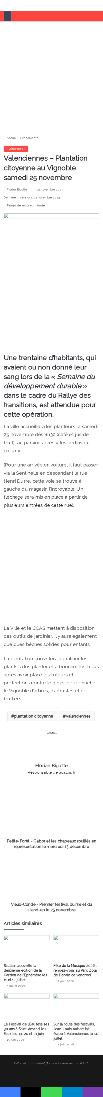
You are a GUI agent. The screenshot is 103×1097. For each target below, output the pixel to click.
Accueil (12, 138)
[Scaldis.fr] (22, 5)
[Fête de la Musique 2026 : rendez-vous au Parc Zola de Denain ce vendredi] (76, 948)
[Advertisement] (51, 76)
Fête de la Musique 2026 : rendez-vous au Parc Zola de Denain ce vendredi (75, 970)
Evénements (29, 138)
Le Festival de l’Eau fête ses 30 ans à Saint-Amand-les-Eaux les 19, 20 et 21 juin (26, 1029)
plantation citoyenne (33, 716)
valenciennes (78, 716)
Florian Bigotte (17, 189)
